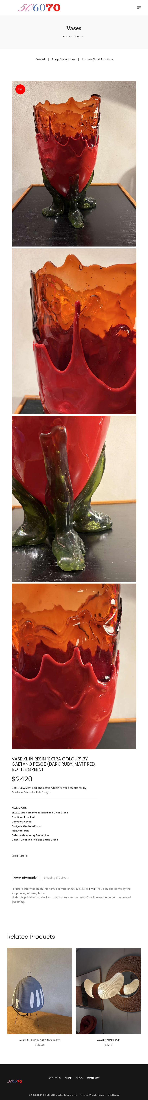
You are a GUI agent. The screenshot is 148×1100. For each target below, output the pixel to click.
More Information (26, 877)
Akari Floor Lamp (108, 1040)
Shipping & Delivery (56, 877)
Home (66, 36)
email (92, 889)
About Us (54, 1078)
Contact (93, 1078)
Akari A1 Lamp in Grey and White (39, 1040)
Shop (77, 36)
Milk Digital (113, 1095)
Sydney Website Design (92, 1095)
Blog (79, 1078)
